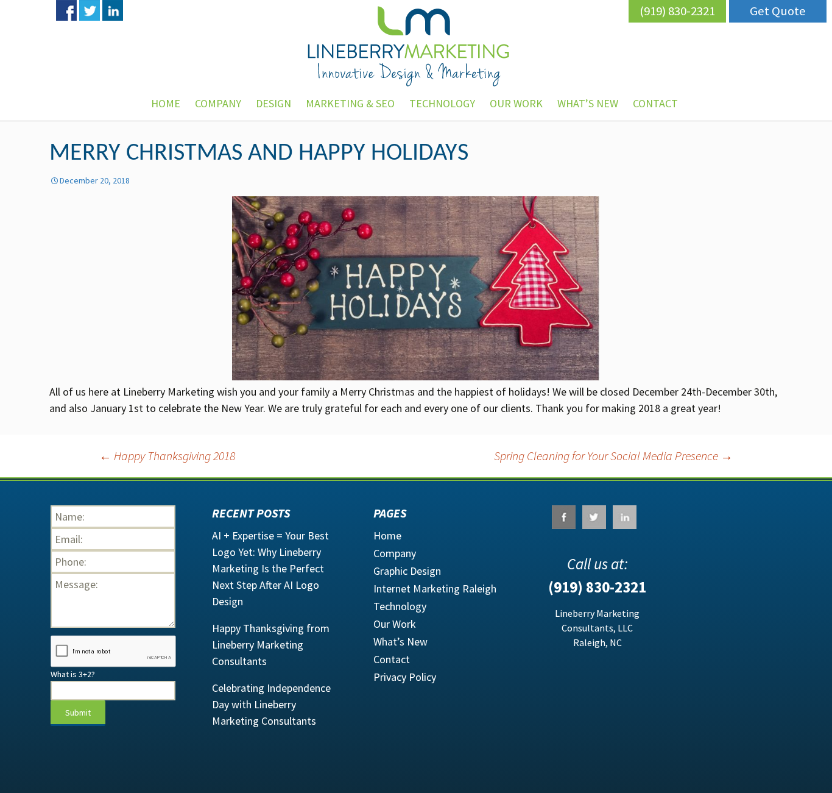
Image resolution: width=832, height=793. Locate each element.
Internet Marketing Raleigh (434, 588)
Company (218, 103)
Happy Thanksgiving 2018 (167, 455)
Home (165, 103)
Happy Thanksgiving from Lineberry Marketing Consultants (271, 644)
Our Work (516, 103)
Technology (442, 103)
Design (273, 103)
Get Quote (778, 11)
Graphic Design (407, 571)
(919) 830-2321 (677, 11)
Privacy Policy (404, 677)
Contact (391, 659)
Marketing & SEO (350, 103)
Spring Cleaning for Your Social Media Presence (613, 455)
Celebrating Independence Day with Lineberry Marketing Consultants (271, 704)
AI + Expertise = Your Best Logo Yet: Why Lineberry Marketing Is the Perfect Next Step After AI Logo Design (270, 568)
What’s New (587, 103)
